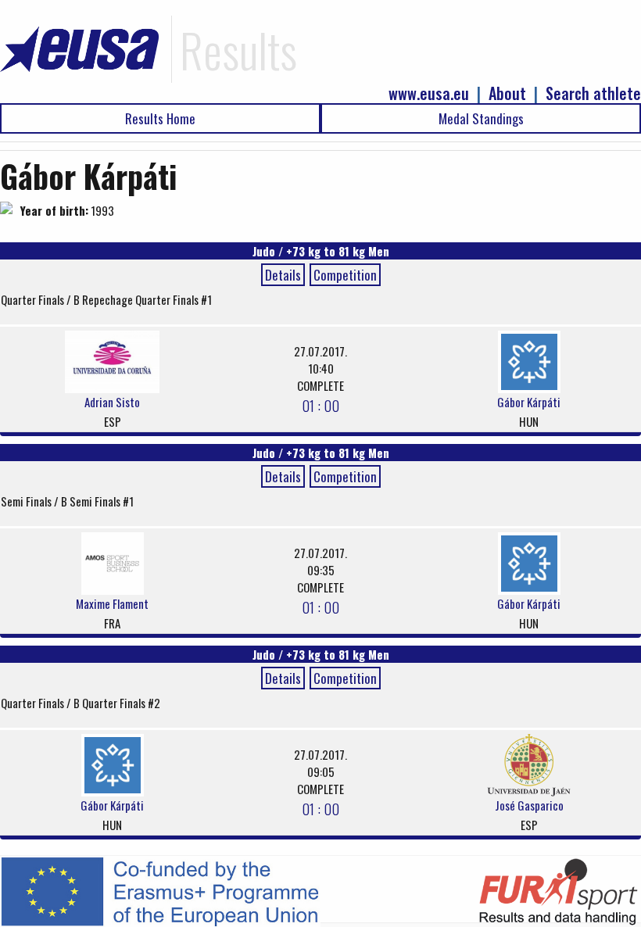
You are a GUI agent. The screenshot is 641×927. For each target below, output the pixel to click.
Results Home (160, 118)
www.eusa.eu (429, 93)
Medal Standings (481, 118)
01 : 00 (320, 405)
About (507, 93)
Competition (345, 275)
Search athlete (593, 93)
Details (283, 275)
